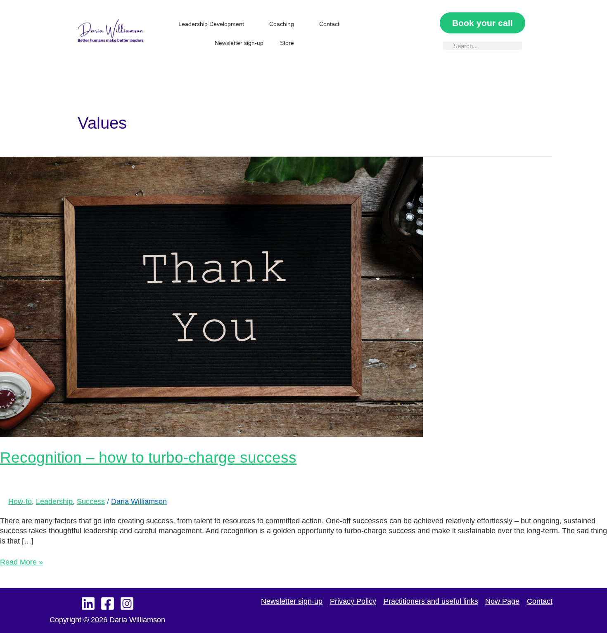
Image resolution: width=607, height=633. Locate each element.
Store (287, 43)
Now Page (502, 601)
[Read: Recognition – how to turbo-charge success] (211, 296)
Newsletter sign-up (239, 43)
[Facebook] (107, 603)
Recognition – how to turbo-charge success (148, 457)
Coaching (281, 24)
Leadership (54, 501)
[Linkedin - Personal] (88, 603)
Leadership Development (211, 24)
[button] (389, 33)
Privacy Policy (353, 601)
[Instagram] (127, 603)
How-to (20, 501)
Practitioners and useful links (431, 601)
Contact (329, 24)
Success (91, 501)
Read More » (21, 561)
